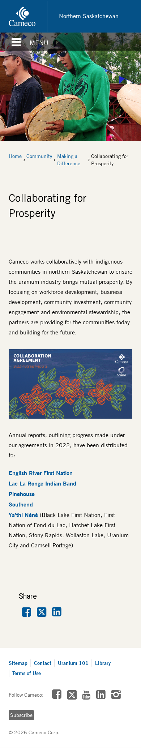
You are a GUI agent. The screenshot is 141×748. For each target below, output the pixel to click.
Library (103, 663)
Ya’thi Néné (24, 514)
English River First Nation (41, 472)
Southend (21, 504)
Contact (42, 663)
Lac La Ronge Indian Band (42, 483)
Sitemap (18, 663)
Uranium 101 (73, 663)
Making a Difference (68, 159)
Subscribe (21, 715)
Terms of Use (26, 673)
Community (39, 156)
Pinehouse (22, 493)
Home (15, 156)
